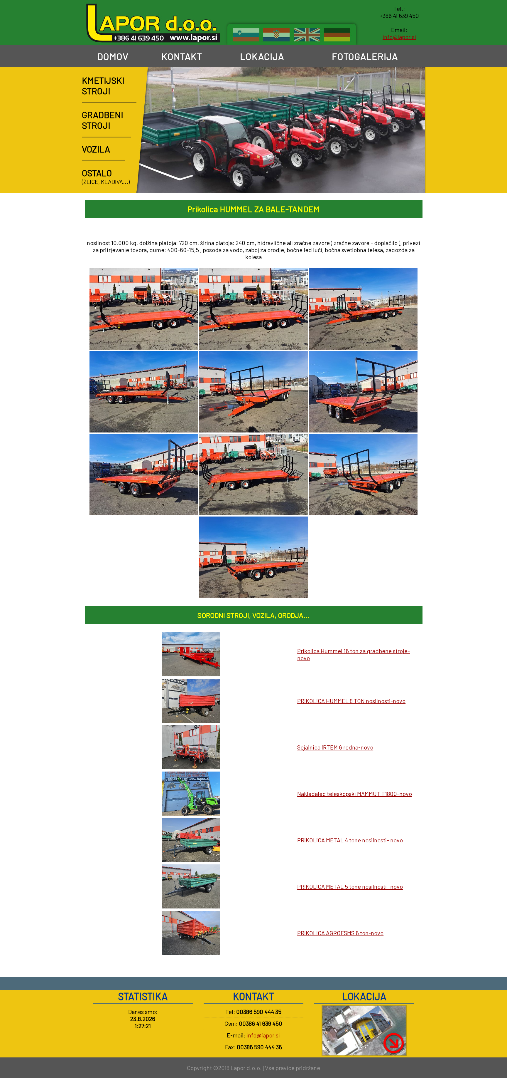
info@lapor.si (399, 36)
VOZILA (96, 149)
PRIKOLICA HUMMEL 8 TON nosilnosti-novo (351, 700)
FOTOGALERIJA (364, 56)
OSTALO (97, 172)
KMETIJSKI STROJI (103, 85)
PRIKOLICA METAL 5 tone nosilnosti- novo (350, 886)
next (414, 182)
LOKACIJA (261, 56)
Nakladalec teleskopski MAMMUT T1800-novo (354, 793)
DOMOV (112, 56)
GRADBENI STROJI (102, 119)
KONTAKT (180, 56)
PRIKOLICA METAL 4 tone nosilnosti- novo (350, 840)
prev (398, 182)
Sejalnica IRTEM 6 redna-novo (335, 747)
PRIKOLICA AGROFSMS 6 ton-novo (340, 932)
